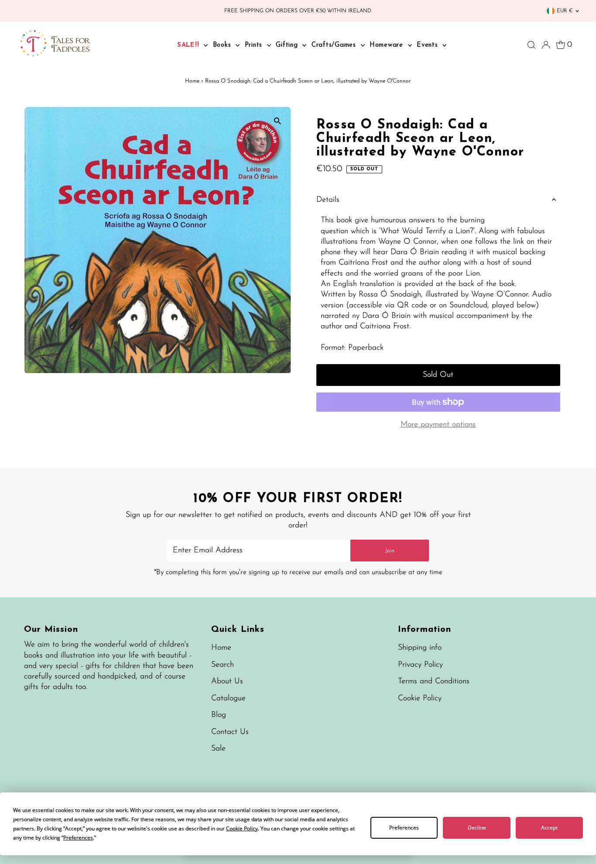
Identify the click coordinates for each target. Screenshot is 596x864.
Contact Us (230, 732)
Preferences (404, 827)
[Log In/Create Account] (546, 45)
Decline (477, 827)
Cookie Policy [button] (242, 828)
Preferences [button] (78, 837)
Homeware (388, 45)
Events (428, 45)
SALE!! (189, 45)
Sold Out (438, 375)
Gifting (288, 45)
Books (223, 45)
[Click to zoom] (277, 121)
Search (222, 665)
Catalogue (228, 698)
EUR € (565, 11)
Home (192, 81)
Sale (218, 749)
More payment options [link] (438, 425)
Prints (255, 45)
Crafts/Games (335, 45)
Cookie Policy (420, 698)
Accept (549, 827)
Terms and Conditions (433, 681)
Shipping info (420, 648)
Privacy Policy (420, 665)
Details (327, 200)
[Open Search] (531, 45)
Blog (218, 715)
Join (389, 551)
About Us (227, 681)
